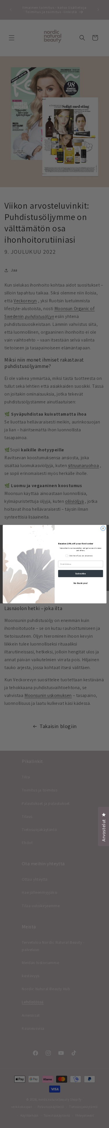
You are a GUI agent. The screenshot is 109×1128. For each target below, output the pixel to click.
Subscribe (80, 573)
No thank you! (80, 583)
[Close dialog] (103, 528)
